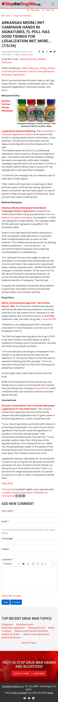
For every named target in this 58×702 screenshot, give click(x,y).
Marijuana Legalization (13, 74)
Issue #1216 (26, 54)
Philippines (7, 624)
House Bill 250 (41, 388)
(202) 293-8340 (19, 692)
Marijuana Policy (28, 59)
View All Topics (29, 642)
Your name (7, 510)
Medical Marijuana (11, 637)
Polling (43, 68)
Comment (6, 559)
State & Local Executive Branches (31, 630)
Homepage (7, 538)
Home (8, 15)
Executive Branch (24, 624)
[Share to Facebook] (39, 51)
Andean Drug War (11, 634)
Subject (5, 548)
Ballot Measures (30, 68)
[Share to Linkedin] (43, 51)
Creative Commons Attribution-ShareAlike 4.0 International (24, 494)
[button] (54, 51)
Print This (49, 10)
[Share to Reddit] (47, 51)
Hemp (51, 627)
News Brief (7, 483)
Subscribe (34, 10)
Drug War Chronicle (22, 15)
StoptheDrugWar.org (13, 686)
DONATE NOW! (21, 673)
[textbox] (29, 579)
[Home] (21, 4)
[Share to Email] (50, 51)
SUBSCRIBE (39, 673)
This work (7, 489)
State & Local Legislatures (41, 71)
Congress (6, 630)
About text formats (11, 595)
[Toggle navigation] (52, 4)
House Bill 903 (48, 319)
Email (4, 521)
